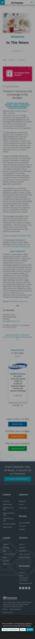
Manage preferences (10, 629)
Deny (23, 629)
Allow (29, 629)
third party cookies (23, 624)
